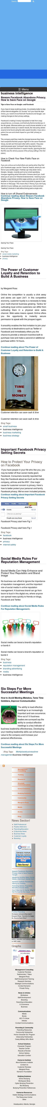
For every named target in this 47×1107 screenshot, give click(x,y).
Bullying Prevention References (24, 1088)
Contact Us (24, 1064)
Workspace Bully (24, 1081)
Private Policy (24, 988)
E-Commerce (24, 1004)
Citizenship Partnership (24, 1037)
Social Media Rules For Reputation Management (20, 560)
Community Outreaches (24, 1032)
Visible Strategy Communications (24, 1095)
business (7, 662)
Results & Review (24, 1051)
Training (21, 775)
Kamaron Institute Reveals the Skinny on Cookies (22, 882)
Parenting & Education (24, 1002)
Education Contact (24, 1055)
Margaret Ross (23, 802)
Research (21, 779)
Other (24, 1099)
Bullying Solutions (24, 793)
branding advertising (12, 668)
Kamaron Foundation (24, 1071)
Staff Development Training (24, 979)
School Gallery (24, 1053)
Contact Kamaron (24, 986)
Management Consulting (22, 770)
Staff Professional (20, 824)
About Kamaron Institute (24, 1062)
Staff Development (24, 997)
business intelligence (9, 256)
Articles (24, 1020)
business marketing (12, 432)
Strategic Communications (24, 784)
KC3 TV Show (24, 1018)
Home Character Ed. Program (24, 1034)
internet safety (9, 544)
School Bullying (24, 1078)
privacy (5, 258)
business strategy (11, 435)
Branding (17, 838)
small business (10, 426)
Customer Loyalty (20, 836)
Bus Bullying (24, 1085)
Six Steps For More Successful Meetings (17, 690)
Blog (19, 816)
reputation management (14, 665)
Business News (19, 834)
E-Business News (20, 831)
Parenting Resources (24, 1030)
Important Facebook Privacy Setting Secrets (23, 451)
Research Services (24, 981)
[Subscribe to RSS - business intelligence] (3, 766)
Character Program (24, 1046)
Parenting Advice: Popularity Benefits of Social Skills (22, 887)
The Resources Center (24, 1097)
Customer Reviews (24, 1067)
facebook (7, 535)
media (6, 671)
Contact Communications (24, 1023)
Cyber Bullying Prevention (24, 1083)
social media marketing (10, 254)
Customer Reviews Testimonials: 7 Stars (24, 973)
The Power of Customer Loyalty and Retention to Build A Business (20, 272)
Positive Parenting (18, 912)
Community (22, 798)
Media (20, 807)
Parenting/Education (21, 829)
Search (14, 1)
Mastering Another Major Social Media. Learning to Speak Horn (23, 878)
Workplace (21, 751)
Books (20, 812)
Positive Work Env (20, 827)
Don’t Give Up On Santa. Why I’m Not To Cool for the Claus (24, 891)
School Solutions (24, 788)
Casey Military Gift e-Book (24, 1039)
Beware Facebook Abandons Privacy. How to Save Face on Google (23, 99)
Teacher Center (24, 1048)
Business (24, 1007)
